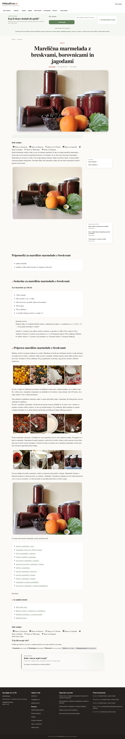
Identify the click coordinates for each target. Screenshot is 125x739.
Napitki (30, 10)
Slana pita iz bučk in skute (108, 711)
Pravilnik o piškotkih (36, 720)
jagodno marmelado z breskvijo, (26, 571)
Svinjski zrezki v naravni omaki (107, 696)
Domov (13, 39)
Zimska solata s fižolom (104, 31)
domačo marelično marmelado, (26, 557)
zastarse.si (34, 696)
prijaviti (47, 664)
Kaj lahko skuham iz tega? (107, 19)
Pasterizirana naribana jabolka (53, 31)
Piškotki (33, 717)
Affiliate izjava (35, 727)
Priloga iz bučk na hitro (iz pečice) (68, 710)
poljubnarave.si (35, 703)
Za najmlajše (47, 10)
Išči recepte (118, 4)
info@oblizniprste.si (7, 702)
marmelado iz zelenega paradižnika (27, 582)
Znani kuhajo (63, 10)
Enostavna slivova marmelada (22, 31)
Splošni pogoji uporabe (37, 710)
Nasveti (55, 10)
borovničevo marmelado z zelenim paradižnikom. (32, 586)
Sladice (24, 10)
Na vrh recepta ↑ (92, 161)
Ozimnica (19, 39)
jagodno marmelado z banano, (26, 575)
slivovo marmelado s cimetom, (26, 553)
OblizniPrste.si (6, 696)
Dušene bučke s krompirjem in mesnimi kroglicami (72, 706)
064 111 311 (5, 704)
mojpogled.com (35, 699)
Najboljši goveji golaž (66, 31)
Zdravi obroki (37, 10)
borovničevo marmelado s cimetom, (27, 560)
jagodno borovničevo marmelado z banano (30, 564)
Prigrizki (17, 10)
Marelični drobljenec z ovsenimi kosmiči (29, 614)
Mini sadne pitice (21, 607)
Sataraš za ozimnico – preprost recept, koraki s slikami (85, 31)
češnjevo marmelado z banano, (26, 578)
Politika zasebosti (36, 713)
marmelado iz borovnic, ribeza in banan (29, 550)
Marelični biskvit (21, 618)
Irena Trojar (52, 66)
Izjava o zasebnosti (36, 724)
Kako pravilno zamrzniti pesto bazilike (69, 713)
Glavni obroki (7, 10)
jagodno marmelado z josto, (25, 546)
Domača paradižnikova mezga (37, 31)
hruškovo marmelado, (23, 568)
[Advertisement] (47, 233)
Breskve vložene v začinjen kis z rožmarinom (30, 611)
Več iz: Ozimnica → (93, 164)
